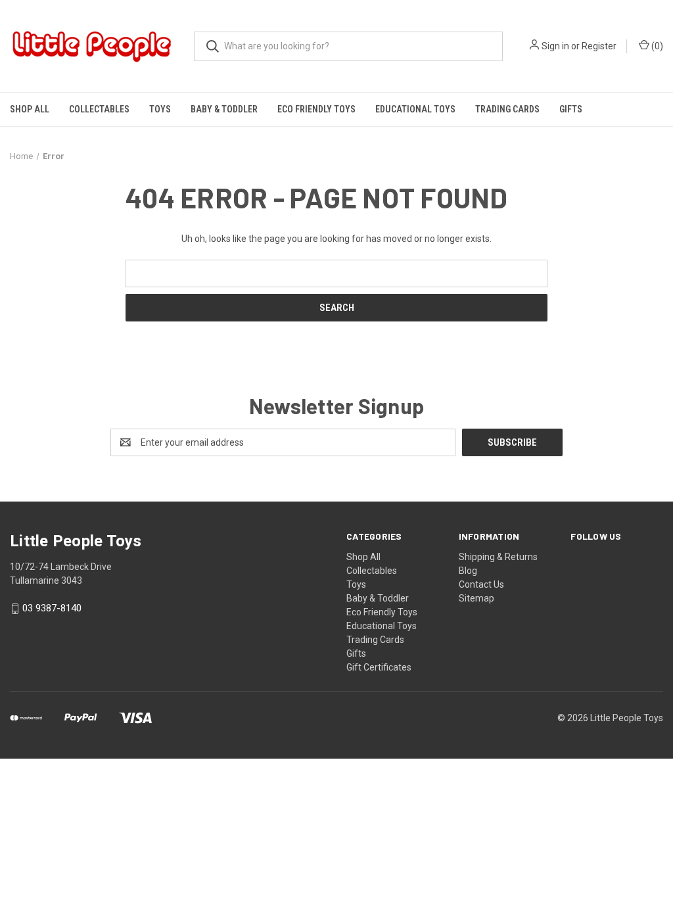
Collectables (99, 109)
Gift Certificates (378, 667)
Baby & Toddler (224, 109)
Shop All (29, 109)
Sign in (555, 46)
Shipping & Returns (498, 557)
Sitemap (476, 598)
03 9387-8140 (51, 609)
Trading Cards (507, 109)
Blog (468, 570)
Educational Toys (415, 109)
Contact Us (481, 584)
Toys (160, 109)
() (656, 46)
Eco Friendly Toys (316, 109)
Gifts (570, 109)
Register (599, 46)
